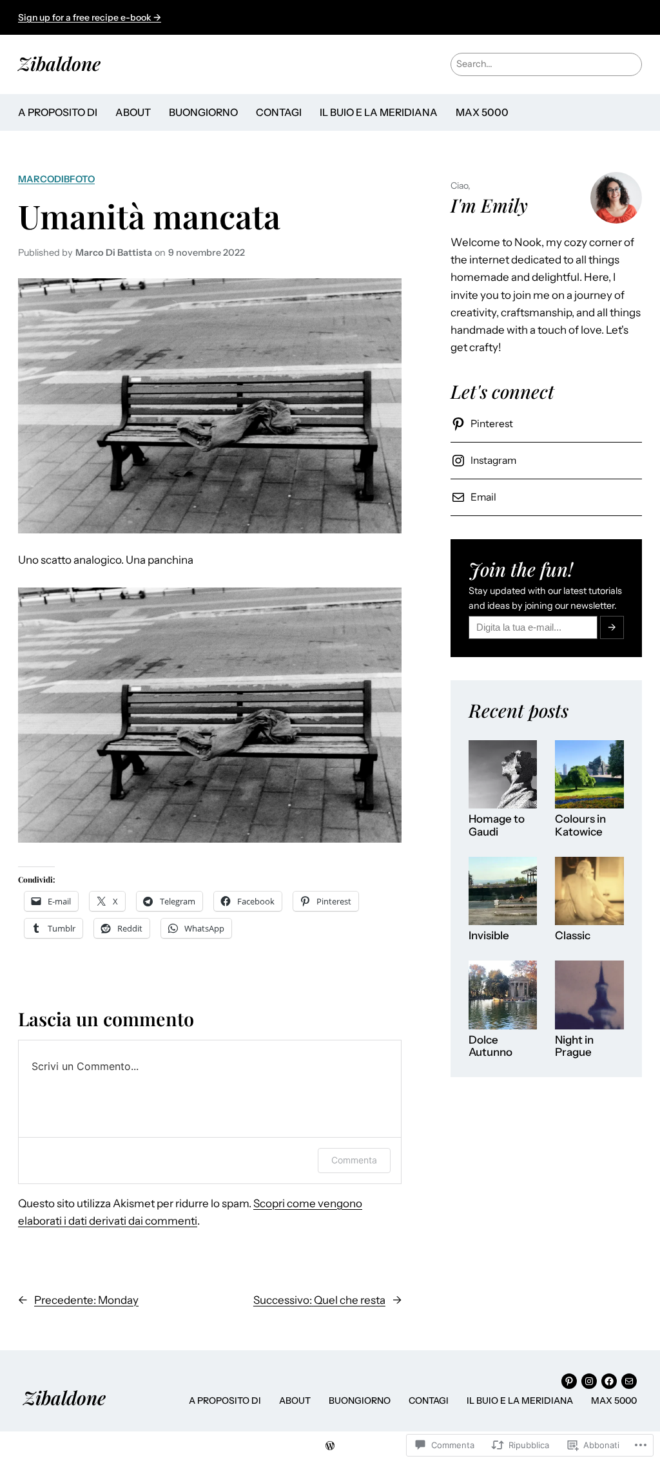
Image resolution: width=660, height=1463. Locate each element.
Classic (572, 936)
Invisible (489, 936)
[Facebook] (609, 1381)
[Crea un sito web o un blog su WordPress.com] (330, 1446)
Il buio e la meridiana (379, 112)
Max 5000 (482, 112)
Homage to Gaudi (497, 825)
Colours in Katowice (580, 825)
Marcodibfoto (56, 179)
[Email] (629, 1381)
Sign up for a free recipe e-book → (89, 17)
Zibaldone (59, 63)
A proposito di (57, 112)
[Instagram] (589, 1381)
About (133, 112)
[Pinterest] (569, 1381)
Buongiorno (203, 112)
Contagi (279, 112)
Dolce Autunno (490, 1046)
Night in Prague (574, 1046)
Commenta (354, 1159)
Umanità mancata (149, 216)
